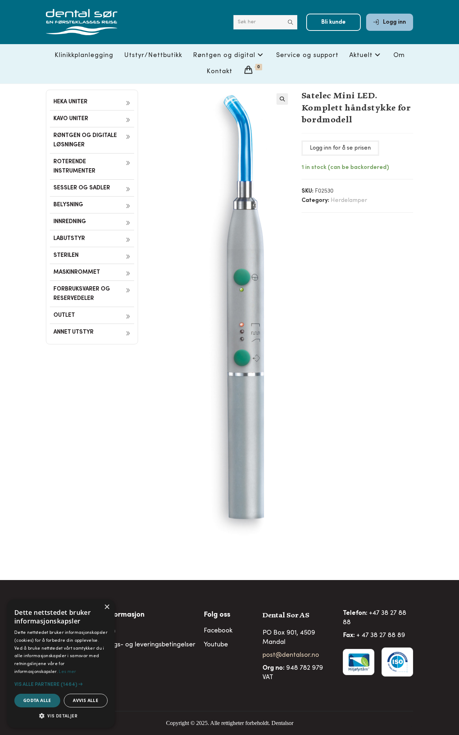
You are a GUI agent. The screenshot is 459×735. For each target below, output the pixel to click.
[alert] (61, 663)
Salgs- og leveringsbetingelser (150, 645)
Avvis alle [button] (85, 700)
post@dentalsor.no (290, 655)
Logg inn (394, 22)
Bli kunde (333, 22)
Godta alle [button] (37, 700)
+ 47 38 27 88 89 (380, 635)
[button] (282, 99)
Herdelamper (349, 200)
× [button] (106, 607)
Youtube (216, 645)
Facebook (218, 631)
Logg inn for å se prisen (340, 148)
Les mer (67, 672)
